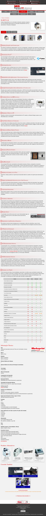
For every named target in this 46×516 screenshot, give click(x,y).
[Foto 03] (23, 38)
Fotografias (3, 32)
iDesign (25, 70)
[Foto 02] (15, 38)
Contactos (23, 511)
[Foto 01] (6, 38)
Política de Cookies (27, 514)
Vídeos (9, 32)
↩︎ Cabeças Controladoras (5, 17)
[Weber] (19, 502)
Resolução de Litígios (33, 514)
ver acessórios (4, 441)
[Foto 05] (39, 38)
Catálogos (14, 32)
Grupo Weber (9, 514)
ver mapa (23, 509)
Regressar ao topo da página (23, 496)
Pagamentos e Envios (15, 514)
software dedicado (14, 251)
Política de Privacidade (21, 514)
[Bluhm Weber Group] (26, 502)
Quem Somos (5, 514)
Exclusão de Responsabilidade (23, 490)
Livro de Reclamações (40, 514)
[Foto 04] (31, 38)
